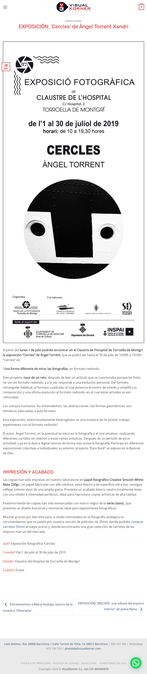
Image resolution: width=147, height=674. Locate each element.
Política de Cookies (66, 663)
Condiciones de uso (113, 663)
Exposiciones (73, 21)
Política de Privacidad (36, 663)
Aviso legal (89, 663)
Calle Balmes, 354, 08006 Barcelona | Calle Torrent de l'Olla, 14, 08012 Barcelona (56, 644)
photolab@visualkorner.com (83, 648)
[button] (5, 7)
